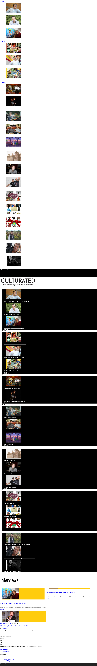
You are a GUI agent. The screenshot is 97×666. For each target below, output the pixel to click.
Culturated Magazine (4, 649)
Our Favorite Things (5, 190)
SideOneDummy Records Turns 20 (10, 188)
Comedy (3, 82)
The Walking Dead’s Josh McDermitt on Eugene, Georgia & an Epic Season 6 (17, 241)
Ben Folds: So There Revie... (8, 656)
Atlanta (5, 80)
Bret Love (3, 605)
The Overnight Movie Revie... (9, 659)
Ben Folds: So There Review (9, 175)
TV (3, 229)
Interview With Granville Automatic (10, 162)
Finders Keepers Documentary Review (11, 122)
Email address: (3, 636)
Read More (2, 609)
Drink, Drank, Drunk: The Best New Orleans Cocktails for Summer (15, 54)
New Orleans (6, 81)
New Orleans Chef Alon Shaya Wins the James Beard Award (14, 66)
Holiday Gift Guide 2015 (8, 228)
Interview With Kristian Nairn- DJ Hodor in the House (13, 267)
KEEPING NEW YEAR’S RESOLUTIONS (11, 215)
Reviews (5, 189)
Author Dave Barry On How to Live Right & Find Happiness (14, 39)
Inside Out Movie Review (8, 444)
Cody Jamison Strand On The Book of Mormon (12, 95)
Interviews (6, 40)
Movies (3, 109)
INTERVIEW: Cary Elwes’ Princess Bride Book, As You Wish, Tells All (15, 626)
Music (3, 149)
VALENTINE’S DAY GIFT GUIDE (10, 202)
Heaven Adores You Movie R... (9, 661)
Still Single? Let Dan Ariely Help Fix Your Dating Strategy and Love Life (16, 301)
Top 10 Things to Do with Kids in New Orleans (12, 79)
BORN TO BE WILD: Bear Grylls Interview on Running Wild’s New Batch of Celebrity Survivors (20, 254)
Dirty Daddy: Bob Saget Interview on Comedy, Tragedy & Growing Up (16, 107)
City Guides (4, 41)
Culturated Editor (51, 594)
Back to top (2, 665)
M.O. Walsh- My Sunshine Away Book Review (12, 26)
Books (3, 1)
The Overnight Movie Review (9, 135)
